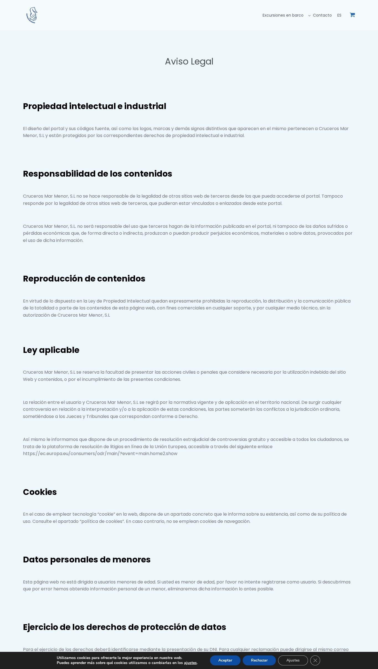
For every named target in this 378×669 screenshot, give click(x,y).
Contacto (322, 15)
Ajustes (293, 660)
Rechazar (259, 660)
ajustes (190, 662)
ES (339, 15)
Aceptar (225, 660)
